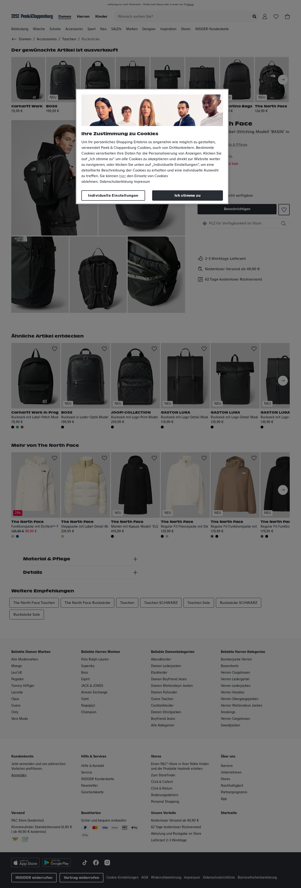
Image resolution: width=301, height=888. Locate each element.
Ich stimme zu (187, 195)
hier (122, 176)
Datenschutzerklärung (116, 181)
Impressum (142, 181)
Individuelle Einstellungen (113, 195)
